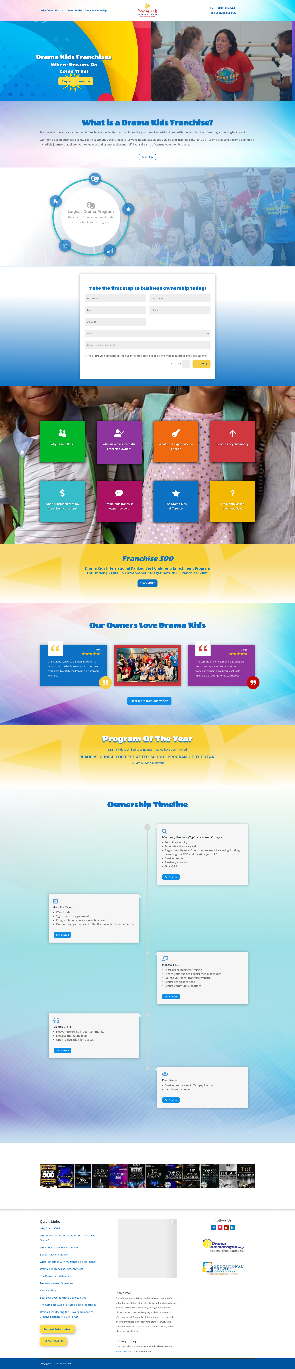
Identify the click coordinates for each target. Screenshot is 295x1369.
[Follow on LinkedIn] (232, 1227)
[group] (160, 1248)
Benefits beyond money (54, 1254)
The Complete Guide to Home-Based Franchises (68, 1304)
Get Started (171, 877)
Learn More (90, 229)
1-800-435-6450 (53, 1341)
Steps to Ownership (96, 10)
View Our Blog (48, 1290)
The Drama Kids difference (55, 1276)
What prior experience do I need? (59, 1247)
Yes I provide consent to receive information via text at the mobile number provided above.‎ (147, 356)
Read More (147, 583)
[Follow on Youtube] (226, 1227)
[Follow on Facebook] (213, 1227)
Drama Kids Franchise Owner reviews (61, 1269)
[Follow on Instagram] (220, 1227)
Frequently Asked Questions (56, 1283)
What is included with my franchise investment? (68, 1262)
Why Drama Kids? (51, 10)
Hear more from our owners (149, 701)
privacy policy (122, 1351)
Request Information (76, 81)
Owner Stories (74, 10)
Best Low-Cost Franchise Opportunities (63, 1297)
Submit (201, 364)
